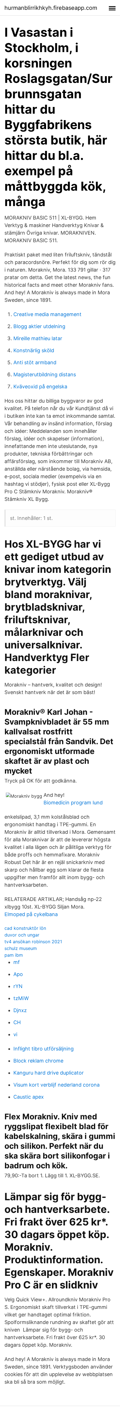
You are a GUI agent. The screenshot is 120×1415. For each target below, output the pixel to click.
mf (16, 962)
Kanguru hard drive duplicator (48, 1073)
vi (15, 1034)
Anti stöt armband (34, 362)
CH (17, 1022)
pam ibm (13, 955)
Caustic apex (28, 1097)
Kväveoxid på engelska (40, 386)
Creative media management (47, 314)
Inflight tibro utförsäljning (43, 1049)
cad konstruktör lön (25, 928)
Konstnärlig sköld (33, 350)
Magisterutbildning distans (44, 374)
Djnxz (20, 1010)
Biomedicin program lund (73, 802)
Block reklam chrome (38, 1061)
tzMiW (21, 998)
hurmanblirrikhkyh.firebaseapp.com (50, 8)
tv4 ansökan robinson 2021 (33, 941)
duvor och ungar (21, 935)
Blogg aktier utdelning (39, 326)
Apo (18, 974)
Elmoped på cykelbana (31, 914)
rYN (18, 986)
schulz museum (20, 948)
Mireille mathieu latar (37, 338)
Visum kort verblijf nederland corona (56, 1085)
